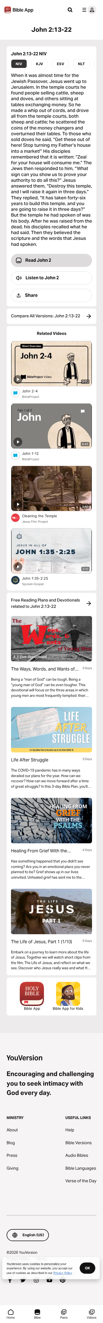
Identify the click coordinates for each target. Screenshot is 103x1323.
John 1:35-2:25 (39, 578)
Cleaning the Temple (44, 515)
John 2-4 (34, 391)
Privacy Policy (62, 1272)
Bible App (32, 1008)
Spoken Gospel (33, 584)
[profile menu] (88, 9)
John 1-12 (35, 453)
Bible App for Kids (68, 1008)
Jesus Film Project (35, 522)
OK (87, 1268)
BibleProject (30, 397)
